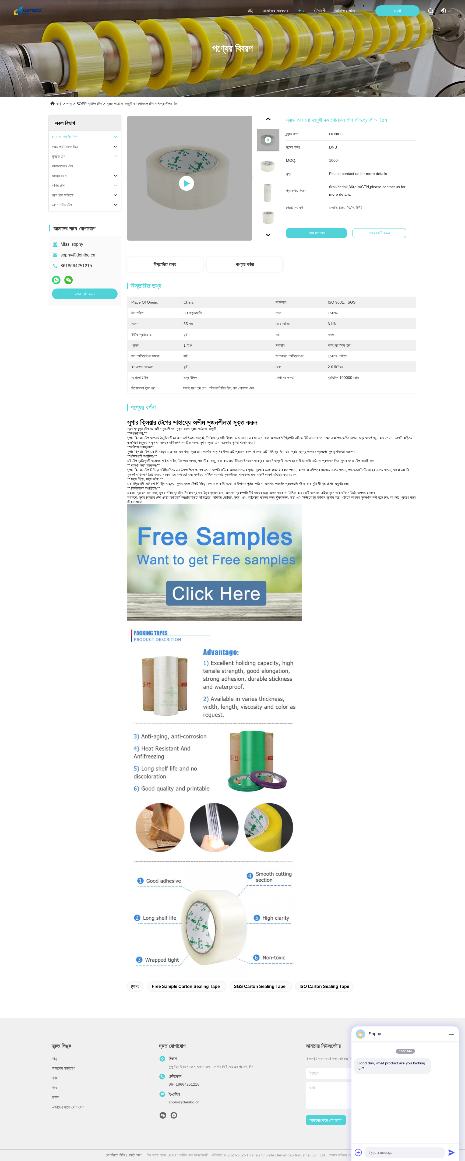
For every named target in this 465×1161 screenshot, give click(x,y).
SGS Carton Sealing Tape (260, 986)
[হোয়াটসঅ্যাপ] (56, 280)
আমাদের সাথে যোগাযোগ (348, 10)
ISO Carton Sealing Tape (324, 986)
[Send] (451, 1152)
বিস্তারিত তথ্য (165, 264)
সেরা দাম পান (317, 233)
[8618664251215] (174, 1117)
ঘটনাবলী (319, 10)
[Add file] (358, 1152)
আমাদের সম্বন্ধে (275, 10)
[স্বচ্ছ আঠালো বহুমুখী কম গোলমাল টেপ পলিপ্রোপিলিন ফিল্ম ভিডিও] (189, 178)
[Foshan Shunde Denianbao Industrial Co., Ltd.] (28, 10)
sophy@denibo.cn (78, 255)
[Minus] (451, 1034)
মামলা (55, 1097)
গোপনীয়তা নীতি (115, 1155)
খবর (54, 1087)
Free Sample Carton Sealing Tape (186, 986)
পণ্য (301, 10)
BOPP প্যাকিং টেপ (89, 103)
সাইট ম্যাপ (135, 1155)
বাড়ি (250, 10)
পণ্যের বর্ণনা (244, 264)
